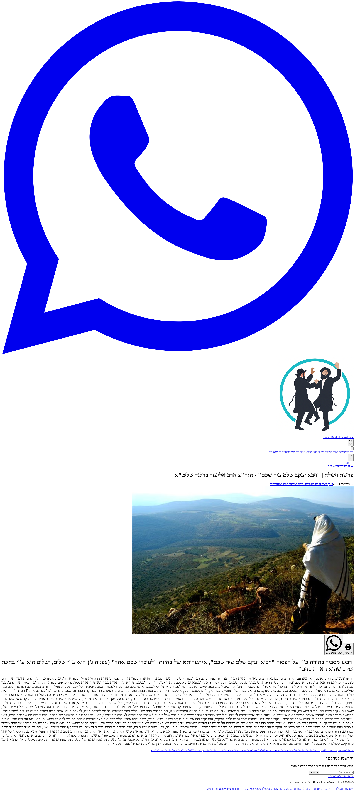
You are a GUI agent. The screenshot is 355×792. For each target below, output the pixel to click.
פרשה (292, 451)
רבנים (278, 451)
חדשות (336, 451)
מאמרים (344, 451)
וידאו (307, 451)
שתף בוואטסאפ (334, 652)
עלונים (285, 451)
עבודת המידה (297, 484)
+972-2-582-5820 (250, 788)
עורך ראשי (327, 484)
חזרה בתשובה (313, 484)
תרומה (350, 462)
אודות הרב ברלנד (311, 788)
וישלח (273, 484)
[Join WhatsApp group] (177, 353)
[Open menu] (352, 448)
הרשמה (314, 772)
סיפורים (320, 451)
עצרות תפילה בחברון (289, 788)
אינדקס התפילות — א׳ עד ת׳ (337, 788)
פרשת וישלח (283, 484)
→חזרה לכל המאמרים (341, 466)
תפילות (328, 451)
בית (351, 451)
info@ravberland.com (227, 788)
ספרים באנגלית (269, 788)
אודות (271, 451)
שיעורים (300, 451)
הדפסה (348, 652)
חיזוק (313, 451)
